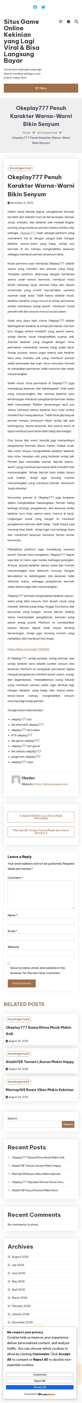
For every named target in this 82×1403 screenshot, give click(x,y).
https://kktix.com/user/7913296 (28, 649)
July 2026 (18, 1265)
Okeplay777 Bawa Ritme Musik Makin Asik (38, 1157)
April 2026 (18, 1289)
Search (12, 1118)
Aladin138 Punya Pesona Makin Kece (35, 1190)
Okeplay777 (28, 233)
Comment (15, 877)
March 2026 (19, 1298)
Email (12, 931)
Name (13, 915)
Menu (43, 88)
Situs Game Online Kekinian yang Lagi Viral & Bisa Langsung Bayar (21, 41)
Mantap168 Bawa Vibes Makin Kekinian (40, 1090)
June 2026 (18, 1273)
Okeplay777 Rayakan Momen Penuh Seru (38, 1182)
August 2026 (20, 1257)
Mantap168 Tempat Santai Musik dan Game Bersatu (41, 832)
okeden (28, 778)
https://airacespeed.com (51, 784)
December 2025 (22, 1322)
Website (13, 947)
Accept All (40, 1387)
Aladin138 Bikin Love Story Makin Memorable (42, 817)
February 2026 (21, 1306)
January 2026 (21, 1314)
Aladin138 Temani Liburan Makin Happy (40, 1062)
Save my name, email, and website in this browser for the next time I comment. (37, 970)
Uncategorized (20, 168)
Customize (39, 1374)
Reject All (39, 1380)
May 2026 (18, 1281)
